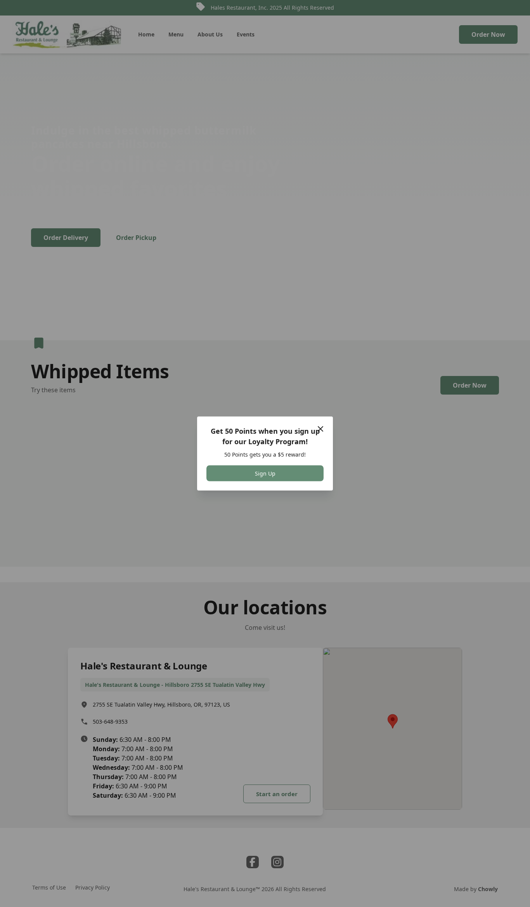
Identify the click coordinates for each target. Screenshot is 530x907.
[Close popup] (320, 429)
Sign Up (265, 473)
